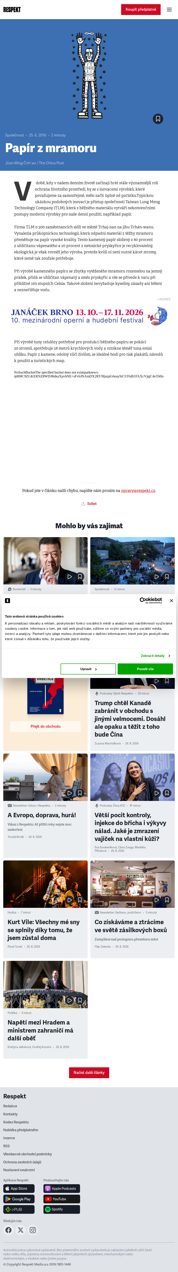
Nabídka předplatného (20, 1130)
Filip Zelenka (103, 946)
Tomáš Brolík (16, 837)
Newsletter (20, 805)
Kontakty (10, 1114)
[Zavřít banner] (171, 600)
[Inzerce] (89, 316)
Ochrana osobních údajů (22, 1162)
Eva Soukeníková (106, 847)
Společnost (14, 135)
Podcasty (106, 693)
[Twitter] (20, 1234)
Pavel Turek (15, 946)
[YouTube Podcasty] (61, 1199)
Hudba (12, 912)
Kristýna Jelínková (19, 1047)
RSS (6, 1146)
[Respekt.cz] (12, 9)
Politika (12, 1013)
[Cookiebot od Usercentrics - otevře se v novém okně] (143, 600)
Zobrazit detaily (153, 656)
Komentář (19, 589)
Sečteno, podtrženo (128, 912)
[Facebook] (8, 1234)
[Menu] (169, 9)
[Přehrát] (69, 576)
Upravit (85, 669)
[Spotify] (61, 1209)
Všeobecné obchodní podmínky (27, 1154)
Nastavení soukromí (19, 1170)
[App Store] (19, 1188)
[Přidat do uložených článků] (80, 576)
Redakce (10, 1106)
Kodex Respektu (16, 1122)
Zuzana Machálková (108, 743)
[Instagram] (33, 1234)
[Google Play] (19, 1199)
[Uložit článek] (158, 119)
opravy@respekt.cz (138, 490)
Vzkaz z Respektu (39, 805)
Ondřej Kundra (41, 1047)
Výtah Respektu (123, 693)
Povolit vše (145, 669)
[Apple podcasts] (61, 1188)
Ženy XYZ (119, 805)
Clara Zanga (126, 847)
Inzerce (9, 1138)
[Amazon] (19, 1209)
